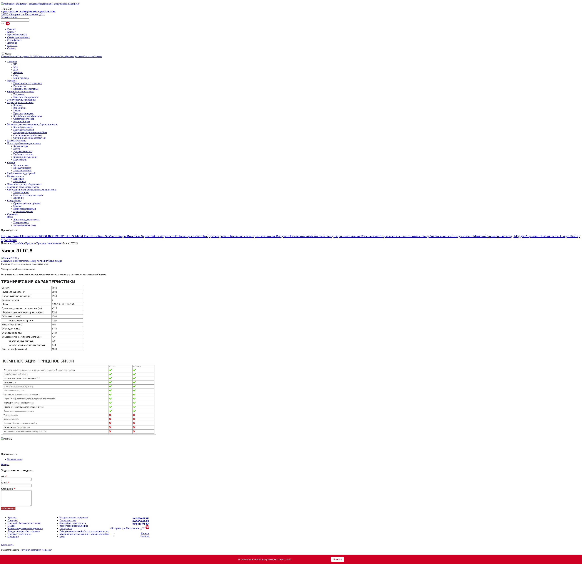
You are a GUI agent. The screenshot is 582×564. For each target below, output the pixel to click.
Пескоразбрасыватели (24, 208)
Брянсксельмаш (264, 236)
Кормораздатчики (16, 140)
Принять (337, 559)
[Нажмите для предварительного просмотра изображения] (10, 258)
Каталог (11, 32)
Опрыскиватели (15, 176)
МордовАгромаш (526, 236)
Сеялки (11, 162)
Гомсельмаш (370, 236)
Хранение (18, 198)
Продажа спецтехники (19, 534)
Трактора (12, 61)
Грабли (17, 110)
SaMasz (111, 236)
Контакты (12, 45)
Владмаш (283, 236)
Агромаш (18, 72)
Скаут (16, 75)
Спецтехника (14, 200)
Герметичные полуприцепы (27, 83)
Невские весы (549, 236)
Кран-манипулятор (23, 211)
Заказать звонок (9, 17)
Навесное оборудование (25, 97)
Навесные (18, 178)
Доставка (12, 42)
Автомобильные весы (24, 225)
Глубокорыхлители (23, 154)
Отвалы (17, 206)
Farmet (17, 236)
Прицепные (19, 181)
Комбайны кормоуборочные (27, 116)
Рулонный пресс (21, 121)
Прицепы (12, 80)
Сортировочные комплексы (27, 135)
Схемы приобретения (18, 37)
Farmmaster (30, 236)
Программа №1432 (17, 34)
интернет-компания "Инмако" (36, 550)
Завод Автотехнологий (437, 236)
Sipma (146, 236)
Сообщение (8, 489)
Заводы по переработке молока (23, 187)
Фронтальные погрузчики (20, 91)
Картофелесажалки (23, 127)
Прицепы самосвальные (25, 89)
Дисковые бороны (22, 151)
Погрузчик (19, 94)
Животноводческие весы (26, 219)
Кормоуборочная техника (20, 102)
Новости (144, 536)
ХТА (15, 69)
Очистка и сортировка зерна (28, 195)
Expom (6, 236)
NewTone (98, 236)
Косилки (17, 105)
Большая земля (241, 236)
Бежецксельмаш (191, 236)
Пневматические (22, 168)
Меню (8, 53)
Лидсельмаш (463, 236)
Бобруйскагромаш (216, 236)
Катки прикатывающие (25, 157)
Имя (4, 476)
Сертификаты (14, 40)
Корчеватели (20, 159)
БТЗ (15, 64)
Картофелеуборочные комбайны (30, 132)
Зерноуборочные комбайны (21, 99)
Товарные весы (21, 222)
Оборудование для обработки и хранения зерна (31, 189)
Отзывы (11, 48)
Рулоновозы (19, 86)
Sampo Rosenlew (129, 236)
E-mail (5, 482)
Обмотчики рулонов (23, 118)
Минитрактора (21, 78)
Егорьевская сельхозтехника (400, 236)
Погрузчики (66, 528)
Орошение (12, 214)
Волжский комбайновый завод (312, 236)
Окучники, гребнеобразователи (29, 138)
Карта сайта (7, 544)
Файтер (575, 236)
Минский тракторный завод (493, 236)
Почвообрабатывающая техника (24, 143)
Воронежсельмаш (347, 236)
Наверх (5, 464)
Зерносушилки (21, 192)
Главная (11, 29)
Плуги (16, 148)
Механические (20, 165)
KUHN (69, 236)
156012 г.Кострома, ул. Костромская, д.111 (23, 14)
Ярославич (9, 240)
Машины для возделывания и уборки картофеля (32, 124)
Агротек (166, 236)
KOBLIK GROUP (51, 236)
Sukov (155, 236)
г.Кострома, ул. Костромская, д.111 (128, 528)
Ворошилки (19, 108)
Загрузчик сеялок (22, 170)
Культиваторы (20, 146)
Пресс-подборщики (23, 113)
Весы (10, 217)
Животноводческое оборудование (24, 184)
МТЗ (15, 67)
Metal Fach (83, 236)
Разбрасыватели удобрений (21, 173)
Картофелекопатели (23, 129)
